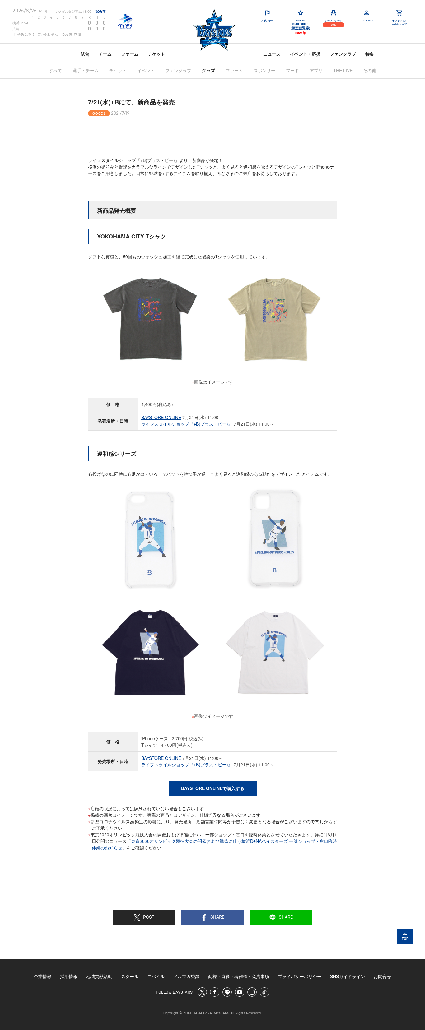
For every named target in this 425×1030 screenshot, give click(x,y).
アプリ (316, 70)
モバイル (156, 976)
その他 (369, 70)
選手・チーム (85, 70)
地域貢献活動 (99, 976)
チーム (105, 54)
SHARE (217, 917)
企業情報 (42, 976)
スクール (129, 976)
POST (148, 917)
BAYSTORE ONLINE (161, 417)
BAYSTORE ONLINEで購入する (212, 788)
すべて (55, 70)
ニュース (272, 54)
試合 (85, 54)
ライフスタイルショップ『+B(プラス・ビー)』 (186, 424)
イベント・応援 (305, 54)
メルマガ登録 (186, 976)
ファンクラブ (343, 54)
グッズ (208, 70)
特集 (369, 54)
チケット (156, 54)
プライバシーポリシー (299, 976)
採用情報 (68, 976)
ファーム (129, 54)
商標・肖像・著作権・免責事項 (238, 976)
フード (292, 70)
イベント (146, 70)
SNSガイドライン (347, 976)
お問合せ (382, 976)
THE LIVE (343, 70)
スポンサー (264, 70)
